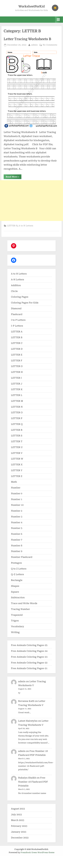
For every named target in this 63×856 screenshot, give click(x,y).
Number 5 (16, 528)
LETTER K (17, 389)
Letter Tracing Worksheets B (27, 39)
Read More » (13, 177)
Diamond (16, 308)
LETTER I (16, 378)
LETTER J (16, 383)
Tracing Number (20, 609)
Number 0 (16, 493)
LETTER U (17, 447)
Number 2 (16, 511)
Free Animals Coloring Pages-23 (29, 657)
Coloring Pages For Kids (24, 302)
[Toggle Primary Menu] (58, 19)
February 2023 (19, 826)
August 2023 (18, 808)
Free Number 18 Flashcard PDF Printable (33, 781)
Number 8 (16, 545)
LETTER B (12, 225)
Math (14, 482)
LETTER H (17, 372)
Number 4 (16, 522)
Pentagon (16, 563)
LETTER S (16, 435)
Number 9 (16, 551)
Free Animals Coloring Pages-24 (29, 651)
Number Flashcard (21, 557)
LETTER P (16, 418)
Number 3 (16, 516)
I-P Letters (17, 326)
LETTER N (17, 407)
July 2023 (16, 814)
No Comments (50, 45)
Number (15, 487)
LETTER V (16, 453)
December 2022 (20, 837)
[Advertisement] (31, 200)
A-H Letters (17, 279)
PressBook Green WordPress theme (37, 852)
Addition (16, 285)
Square (15, 592)
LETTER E (16, 354)
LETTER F (16, 360)
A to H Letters (26, 225)
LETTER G (17, 366)
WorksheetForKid (31, 6)
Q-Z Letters (17, 574)
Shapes (15, 586)
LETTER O (17, 412)
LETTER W (17, 458)
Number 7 (16, 539)
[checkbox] (55, 8)
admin (34, 44)
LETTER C (16, 343)
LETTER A (16, 331)
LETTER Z (16, 476)
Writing (15, 632)
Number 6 (16, 534)
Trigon (15, 620)
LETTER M (17, 401)
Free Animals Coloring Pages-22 (29, 662)
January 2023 (18, 832)
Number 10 (17, 505)
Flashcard (16, 314)
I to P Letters (18, 320)
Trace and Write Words (24, 603)
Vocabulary (17, 626)
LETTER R (16, 430)
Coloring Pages (19, 297)
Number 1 (16, 499)
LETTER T (16, 441)
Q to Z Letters (18, 568)
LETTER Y (16, 470)
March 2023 (17, 820)
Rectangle (16, 580)
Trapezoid (17, 615)
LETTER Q (17, 424)
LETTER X (16, 464)
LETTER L (16, 395)
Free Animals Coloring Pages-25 (29, 645)
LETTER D (17, 349)
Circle (14, 291)
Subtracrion (18, 597)
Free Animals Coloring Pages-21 (29, 668)
